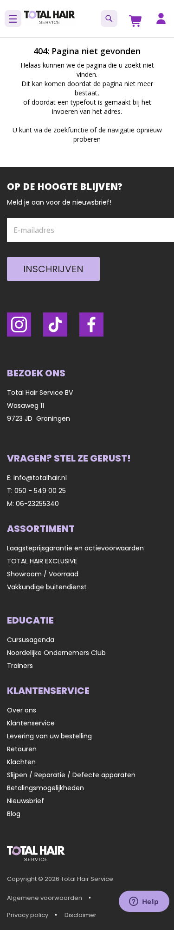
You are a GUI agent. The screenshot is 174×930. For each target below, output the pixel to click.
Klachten (21, 762)
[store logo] (49, 18)
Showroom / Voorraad (42, 574)
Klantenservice (31, 723)
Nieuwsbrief (25, 800)
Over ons (21, 710)
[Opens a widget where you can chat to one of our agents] (143, 902)
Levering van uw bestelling (49, 736)
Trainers (20, 665)
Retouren (22, 749)
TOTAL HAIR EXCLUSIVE (42, 561)
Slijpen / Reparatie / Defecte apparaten (71, 775)
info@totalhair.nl (40, 477)
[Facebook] (91, 324)
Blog (13, 813)
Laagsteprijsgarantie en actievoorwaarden (75, 548)
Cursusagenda (30, 639)
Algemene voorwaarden (44, 897)
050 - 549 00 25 (40, 490)
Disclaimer (80, 915)
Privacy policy (27, 915)
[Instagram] (19, 324)
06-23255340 (37, 503)
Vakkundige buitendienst (47, 587)
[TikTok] (55, 324)
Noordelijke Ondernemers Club (56, 652)
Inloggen (161, 18)
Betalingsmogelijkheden (45, 788)
